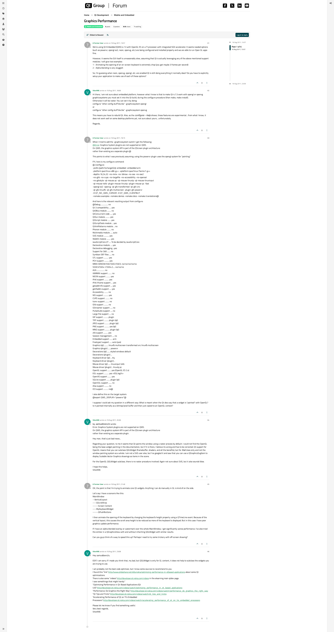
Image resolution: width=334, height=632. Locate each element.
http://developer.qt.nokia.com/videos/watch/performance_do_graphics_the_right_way (169, 590)
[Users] (3, 24)
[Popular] (3, 19)
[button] (3, 629)
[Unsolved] (3, 45)
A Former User (98, 43)
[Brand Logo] (106, 5)
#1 (208, 43)
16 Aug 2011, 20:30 (114, 420)
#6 (208, 551)
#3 (208, 138)
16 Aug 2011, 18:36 (114, 90)
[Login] (330, 3)
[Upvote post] (197, 83)
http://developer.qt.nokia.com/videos (133, 578)
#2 (208, 90)
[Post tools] (207, 83)
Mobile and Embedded (94, 26)
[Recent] (3, 8)
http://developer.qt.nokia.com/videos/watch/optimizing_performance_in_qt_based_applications (139, 587)
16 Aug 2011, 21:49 (118, 484)
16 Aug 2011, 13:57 (118, 43)
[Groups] (3, 29)
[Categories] (3, 3)
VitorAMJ (96, 90)
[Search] (3, 34)
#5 (208, 484)
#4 (208, 420)
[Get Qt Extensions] (3, 40)
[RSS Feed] (108, 35)
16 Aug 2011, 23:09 (114, 551)
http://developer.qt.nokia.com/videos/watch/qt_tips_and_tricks (138, 593)
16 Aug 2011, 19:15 (118, 138)
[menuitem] (330, 3)
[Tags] (3, 13)
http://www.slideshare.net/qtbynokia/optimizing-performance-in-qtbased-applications (146, 572)
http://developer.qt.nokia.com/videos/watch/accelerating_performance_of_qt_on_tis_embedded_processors (151, 600)
